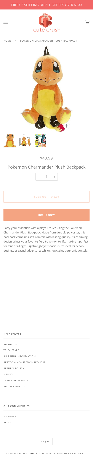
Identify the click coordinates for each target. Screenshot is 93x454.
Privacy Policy (14, 386)
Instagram (11, 416)
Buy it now (46, 214)
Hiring (8, 374)
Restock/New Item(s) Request (24, 362)
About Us (10, 344)
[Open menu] (9, 22)
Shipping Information (19, 356)
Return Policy (13, 368)
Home (7, 40)
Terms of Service (15, 380)
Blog (7, 422)
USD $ (42, 441)
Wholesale (11, 350)
